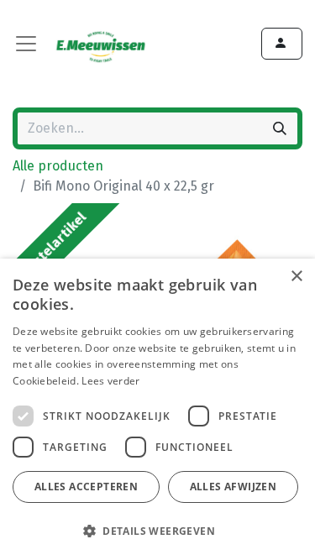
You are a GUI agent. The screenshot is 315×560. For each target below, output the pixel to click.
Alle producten (58, 166)
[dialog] (157, 409)
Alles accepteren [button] (86, 486)
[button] (155, 531)
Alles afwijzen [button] (233, 486)
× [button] (296, 276)
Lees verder (110, 381)
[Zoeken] (279, 128)
